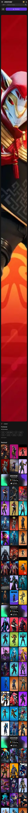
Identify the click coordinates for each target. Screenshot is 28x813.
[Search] (25, 4)
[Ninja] (23, 800)
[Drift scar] (23, 493)
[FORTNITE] (5, 800)
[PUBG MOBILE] (14, 728)
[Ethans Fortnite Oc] (5, 728)
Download (17, 9)
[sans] (5, 755)
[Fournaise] (14, 553)
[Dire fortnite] (14, 523)
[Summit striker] (5, 508)
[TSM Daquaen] (23, 770)
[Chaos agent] (5, 669)
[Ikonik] (14, 624)
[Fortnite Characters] (14, 770)
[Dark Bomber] (14, 785)
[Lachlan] (23, 508)
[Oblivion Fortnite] (23, 728)
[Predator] (23, 785)
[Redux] (23, 466)
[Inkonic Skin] (14, 508)
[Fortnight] (23, 523)
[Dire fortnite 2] (5, 466)
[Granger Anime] (5, 654)
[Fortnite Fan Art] (23, 669)
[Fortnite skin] (23, 451)
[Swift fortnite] (5, 451)
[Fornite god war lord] (5, 624)
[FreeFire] (5, 523)
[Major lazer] (23, 568)
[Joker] (5, 582)
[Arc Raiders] (5, 568)
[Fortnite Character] (23, 538)
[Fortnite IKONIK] (5, 493)
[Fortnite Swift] (5, 538)
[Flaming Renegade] (5, 770)
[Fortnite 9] (23, 553)
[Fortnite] (14, 451)
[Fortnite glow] (23, 639)
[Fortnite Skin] (14, 639)
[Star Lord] (5, 785)
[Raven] (14, 755)
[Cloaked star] (14, 493)
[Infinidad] (14, 466)
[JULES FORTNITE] (23, 684)
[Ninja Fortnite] (5, 684)
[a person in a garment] (5, 553)
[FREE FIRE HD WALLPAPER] (23, 654)
